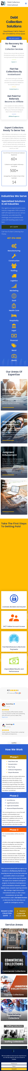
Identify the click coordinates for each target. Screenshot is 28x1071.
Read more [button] (5, 717)
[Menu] (26, 3)
